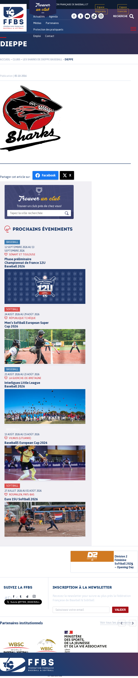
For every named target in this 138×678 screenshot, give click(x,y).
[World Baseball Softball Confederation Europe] (46, 647)
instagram (101, 16)
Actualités (39, 16)
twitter (80, 16)
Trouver (42, 7)
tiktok (94, 16)
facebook (74, 16)
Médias (37, 23)
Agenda (53, 16)
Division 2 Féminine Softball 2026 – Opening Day (124, 562)
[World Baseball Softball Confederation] (16, 649)
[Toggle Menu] (133, 28)
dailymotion (27, 596)
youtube (87, 16)
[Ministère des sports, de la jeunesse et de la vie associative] (85, 642)
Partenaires (52, 23)
